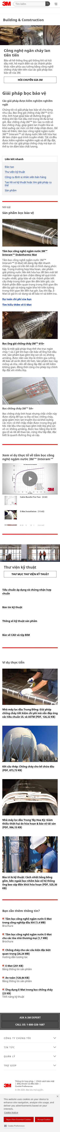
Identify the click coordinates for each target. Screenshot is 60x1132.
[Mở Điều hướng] (56, 4)
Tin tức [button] (9, 1047)
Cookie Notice (11, 1112)
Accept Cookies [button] (44, 1119)
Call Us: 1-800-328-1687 (30, 1024)
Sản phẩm (10, 190)
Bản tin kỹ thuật (12, 607)
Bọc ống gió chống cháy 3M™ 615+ (23, 343)
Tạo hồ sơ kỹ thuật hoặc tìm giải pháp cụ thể (28, 184)
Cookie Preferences (24, 1086)
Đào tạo (9, 166)
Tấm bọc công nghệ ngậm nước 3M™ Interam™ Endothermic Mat (25, 252)
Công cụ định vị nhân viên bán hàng (25, 177)
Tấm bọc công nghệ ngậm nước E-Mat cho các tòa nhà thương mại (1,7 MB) (27, 936)
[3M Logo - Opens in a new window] (6, 3)
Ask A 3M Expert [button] (30, 1017)
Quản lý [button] (9, 1056)
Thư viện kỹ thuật (15, 172)
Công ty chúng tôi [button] (17, 1038)
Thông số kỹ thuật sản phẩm (19, 621)
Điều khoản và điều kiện (28, 1083)
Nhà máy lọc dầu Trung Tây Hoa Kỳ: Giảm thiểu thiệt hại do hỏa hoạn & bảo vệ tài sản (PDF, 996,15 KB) (29, 823)
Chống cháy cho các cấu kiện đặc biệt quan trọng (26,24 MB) (26, 951)
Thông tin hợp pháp (24, 1081)
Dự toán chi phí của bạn (17, 299)
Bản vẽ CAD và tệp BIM (16, 635)
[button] (14, 1125)
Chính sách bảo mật (45, 1081)
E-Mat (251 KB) (14, 965)
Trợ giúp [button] (10, 1065)
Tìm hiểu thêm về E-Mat (17, 304)
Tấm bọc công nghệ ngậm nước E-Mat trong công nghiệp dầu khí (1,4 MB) (27, 920)
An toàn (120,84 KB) (17, 977)
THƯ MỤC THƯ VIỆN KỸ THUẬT (30, 574)
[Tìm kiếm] (47, 3)
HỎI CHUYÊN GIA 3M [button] (30, 80)
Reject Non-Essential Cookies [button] (18, 1119)
